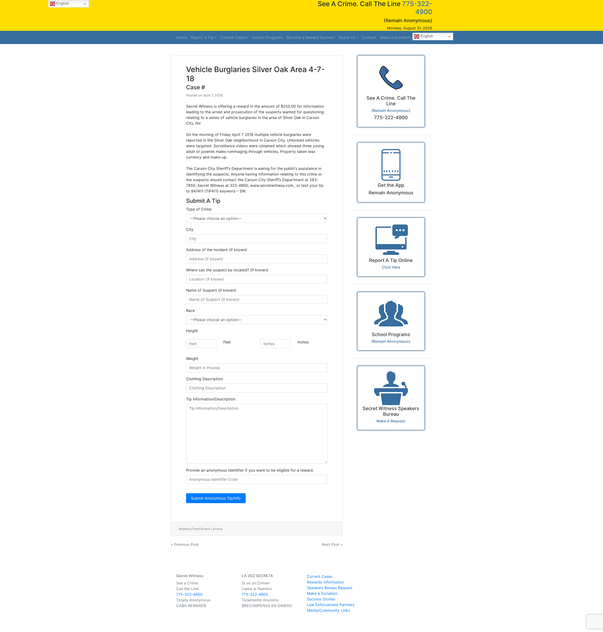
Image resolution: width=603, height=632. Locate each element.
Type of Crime (199, 209)
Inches (303, 342)
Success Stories (321, 599)
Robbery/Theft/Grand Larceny (201, 529)
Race (190, 310)
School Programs (267, 37)
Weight (192, 358)
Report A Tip (202, 37)
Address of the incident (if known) (216, 249)
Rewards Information (325, 582)
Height (192, 330)
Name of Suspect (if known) (211, 290)
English (426, 36)
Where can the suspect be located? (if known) (227, 270)
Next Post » (332, 544)
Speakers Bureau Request (329, 587)
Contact (369, 37)
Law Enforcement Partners (330, 604)
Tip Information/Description (210, 399)
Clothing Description (204, 378)
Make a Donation (395, 37)
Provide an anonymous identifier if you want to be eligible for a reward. (250, 470)
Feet (227, 342)
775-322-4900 (189, 594)
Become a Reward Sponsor (311, 37)
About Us (347, 37)
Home (181, 37)
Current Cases (233, 37)
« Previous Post (185, 544)
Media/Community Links (328, 610)
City (189, 229)
